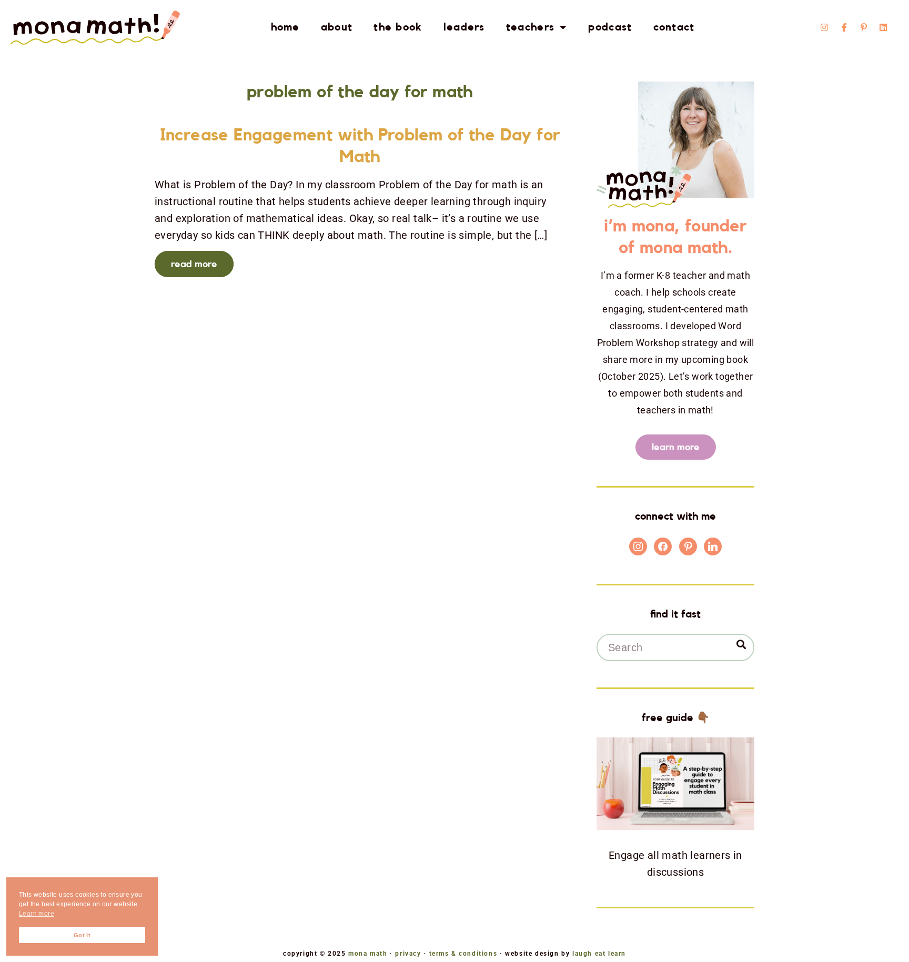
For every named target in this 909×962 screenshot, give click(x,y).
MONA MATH (367, 953)
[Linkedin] (883, 27)
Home (285, 27)
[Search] (741, 644)
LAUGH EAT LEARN (599, 953)
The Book (397, 27)
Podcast (610, 27)
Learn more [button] (36, 913)
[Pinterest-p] (863, 27)
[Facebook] (663, 546)
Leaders (464, 27)
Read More (194, 264)
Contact (674, 27)
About (337, 27)
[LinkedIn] (713, 546)
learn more (676, 447)
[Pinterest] (688, 546)
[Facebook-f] (844, 27)
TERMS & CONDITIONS (463, 953)
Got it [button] (82, 935)
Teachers (530, 27)
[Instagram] (824, 27)
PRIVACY (408, 953)
